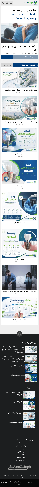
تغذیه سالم (21, 454)
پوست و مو (21, 449)
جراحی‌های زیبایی (20, 460)
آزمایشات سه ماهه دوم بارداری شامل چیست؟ (19, 48)
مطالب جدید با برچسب (22, 14)
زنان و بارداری (21, 452)
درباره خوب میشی (21, 446)
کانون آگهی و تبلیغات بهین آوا (11, 482)
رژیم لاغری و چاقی (21, 457)
